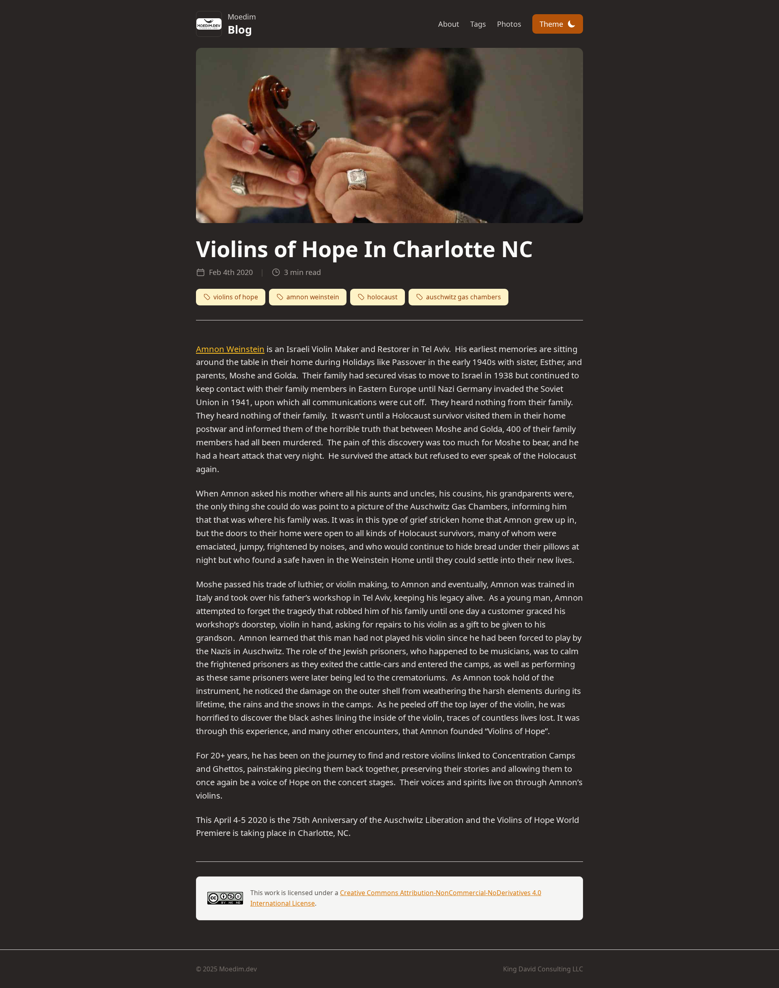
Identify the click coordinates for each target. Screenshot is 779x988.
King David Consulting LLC (543, 968)
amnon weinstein (312, 296)
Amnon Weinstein (230, 348)
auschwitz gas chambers (463, 296)
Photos (509, 24)
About (448, 24)
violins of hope (235, 296)
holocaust (382, 296)
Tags (478, 24)
